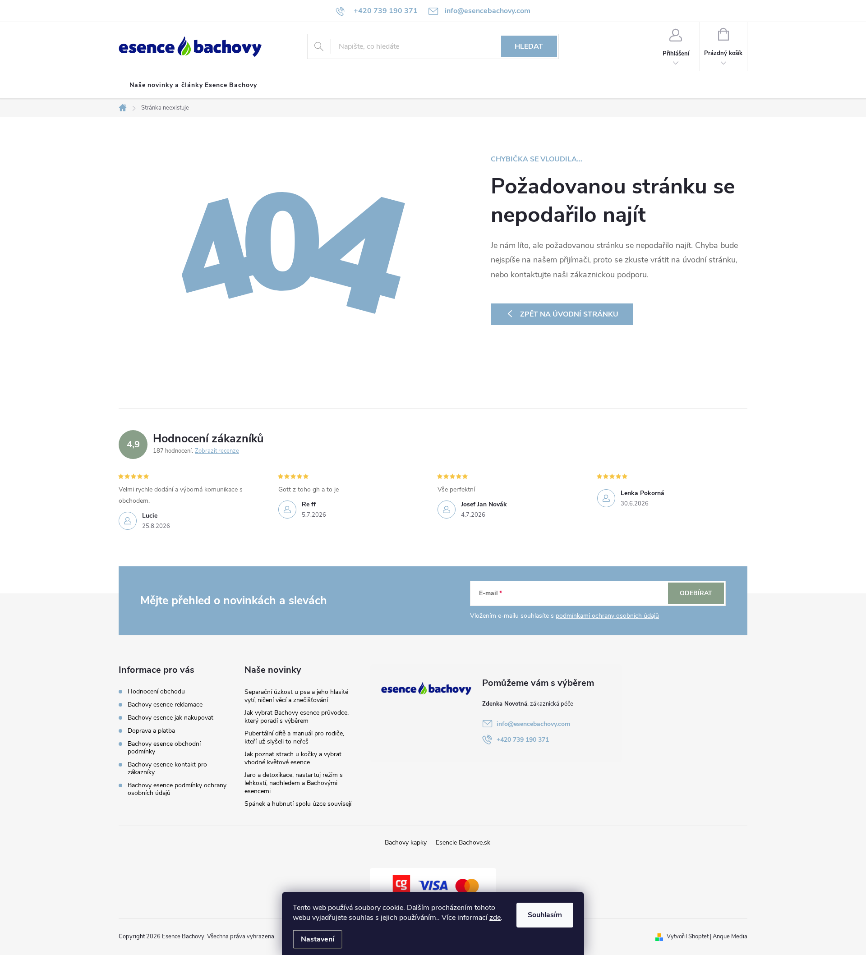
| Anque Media (728, 936)
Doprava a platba (151, 730)
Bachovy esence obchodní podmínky (164, 747)
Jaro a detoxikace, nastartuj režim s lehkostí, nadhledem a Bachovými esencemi (293, 783)
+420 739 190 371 (523, 739)
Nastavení (317, 939)
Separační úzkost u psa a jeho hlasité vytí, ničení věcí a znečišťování (296, 696)
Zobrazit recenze (217, 451)
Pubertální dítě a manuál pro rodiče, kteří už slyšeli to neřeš (294, 737)
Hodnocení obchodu (156, 691)
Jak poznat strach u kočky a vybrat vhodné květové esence (292, 758)
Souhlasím (545, 915)
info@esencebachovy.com (533, 724)
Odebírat (696, 593)
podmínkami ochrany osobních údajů (607, 615)
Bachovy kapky (406, 842)
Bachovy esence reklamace (165, 704)
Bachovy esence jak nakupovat (170, 717)
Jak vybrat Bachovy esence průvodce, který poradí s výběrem (296, 716)
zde (495, 918)
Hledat (529, 46)
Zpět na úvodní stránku (569, 314)
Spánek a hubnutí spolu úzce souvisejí (297, 803)
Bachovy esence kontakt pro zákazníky (167, 768)
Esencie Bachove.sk (463, 842)
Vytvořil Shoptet (688, 936)
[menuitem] (193, 85)
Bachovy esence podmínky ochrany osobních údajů (177, 789)
